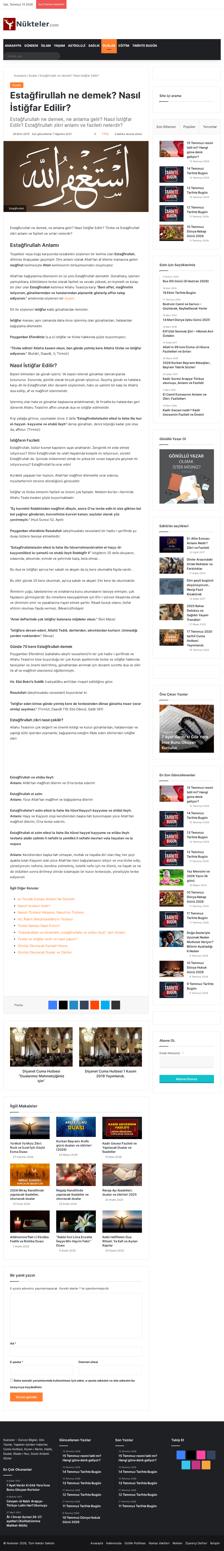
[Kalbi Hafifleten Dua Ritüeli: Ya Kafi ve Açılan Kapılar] (122, 1221)
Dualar (109, 45)
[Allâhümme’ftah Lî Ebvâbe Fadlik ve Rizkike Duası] (30, 1221)
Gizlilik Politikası (135, 1543)
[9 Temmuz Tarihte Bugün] (171, 990)
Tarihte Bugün (144, 45)
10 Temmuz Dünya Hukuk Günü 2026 (197, 967)
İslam (46, 45)
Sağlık (94, 45)
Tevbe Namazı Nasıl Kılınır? (39, 926)
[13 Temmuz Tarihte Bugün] (171, 194)
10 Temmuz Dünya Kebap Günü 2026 (196, 231)
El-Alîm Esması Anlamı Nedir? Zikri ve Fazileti (198, 543)
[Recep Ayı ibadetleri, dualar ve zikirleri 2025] (122, 1175)
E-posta (16, 1362)
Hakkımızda (113, 1543)
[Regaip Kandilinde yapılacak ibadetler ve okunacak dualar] (76, 1175)
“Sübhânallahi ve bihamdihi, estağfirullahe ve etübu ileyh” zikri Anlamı (71, 932)
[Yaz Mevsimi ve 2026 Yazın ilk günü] (171, 877)
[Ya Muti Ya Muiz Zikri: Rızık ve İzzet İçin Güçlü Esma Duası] (30, 1128)
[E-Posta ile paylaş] (115, 1005)
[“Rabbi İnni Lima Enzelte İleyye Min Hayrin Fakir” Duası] (76, 1221)
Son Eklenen (166, 127)
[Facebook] (52, 1005)
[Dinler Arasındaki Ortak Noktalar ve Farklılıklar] (171, 565)
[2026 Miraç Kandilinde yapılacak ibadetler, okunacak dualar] (30, 1175)
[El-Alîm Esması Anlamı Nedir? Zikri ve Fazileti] (171, 544)
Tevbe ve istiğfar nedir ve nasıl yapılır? (47, 939)
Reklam (177, 1543)
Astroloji (76, 45)
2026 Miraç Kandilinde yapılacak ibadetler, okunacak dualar (27, 1194)
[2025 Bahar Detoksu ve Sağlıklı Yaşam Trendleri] (171, 612)
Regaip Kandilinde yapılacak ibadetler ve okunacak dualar (72, 1194)
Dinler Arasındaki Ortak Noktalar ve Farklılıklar (200, 564)
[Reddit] (94, 1005)
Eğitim (123, 45)
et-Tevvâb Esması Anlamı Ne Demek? (46, 899)
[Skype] (105, 1005)
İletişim (215, 1543)
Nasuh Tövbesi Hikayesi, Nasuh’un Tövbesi (51, 912)
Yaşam (59, 45)
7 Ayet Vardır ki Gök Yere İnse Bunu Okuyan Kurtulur (185, 742)
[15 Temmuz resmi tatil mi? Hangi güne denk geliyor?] (171, 149)
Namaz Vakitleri (159, 1543)
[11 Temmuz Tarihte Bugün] (171, 919)
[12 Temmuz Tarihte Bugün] (171, 213)
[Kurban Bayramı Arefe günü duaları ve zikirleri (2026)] (76, 1127)
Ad (13, 1343)
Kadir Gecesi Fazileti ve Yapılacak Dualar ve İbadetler (119, 1147)
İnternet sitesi (88, 1362)
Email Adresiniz (171, 1053)
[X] (63, 1005)
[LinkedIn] (73, 1005)
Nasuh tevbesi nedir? (34, 906)
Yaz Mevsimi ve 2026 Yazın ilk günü (198, 875)
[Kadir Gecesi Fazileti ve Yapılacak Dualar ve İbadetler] (122, 1128)
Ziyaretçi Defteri (196, 1543)
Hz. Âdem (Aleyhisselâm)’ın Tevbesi (45, 919)
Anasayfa (13, 45)
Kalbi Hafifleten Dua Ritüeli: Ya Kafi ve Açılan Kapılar (120, 1241)
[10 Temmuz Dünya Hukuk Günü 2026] (171, 969)
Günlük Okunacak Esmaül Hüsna (43, 946)
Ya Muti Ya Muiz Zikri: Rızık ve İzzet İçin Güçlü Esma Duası (27, 1147)
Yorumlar (210, 127)
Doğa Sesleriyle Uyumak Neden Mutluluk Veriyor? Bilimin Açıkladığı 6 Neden (200, 942)
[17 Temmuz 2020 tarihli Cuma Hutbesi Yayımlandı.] (171, 637)
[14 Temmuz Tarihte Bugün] (171, 174)
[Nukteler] (30, 24)
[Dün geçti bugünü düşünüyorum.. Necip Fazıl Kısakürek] (171, 586)
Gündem (31, 45)
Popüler (189, 127)
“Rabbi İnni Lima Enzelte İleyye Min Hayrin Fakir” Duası (74, 1241)
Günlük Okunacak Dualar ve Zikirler (45, 952)
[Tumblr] (84, 1005)
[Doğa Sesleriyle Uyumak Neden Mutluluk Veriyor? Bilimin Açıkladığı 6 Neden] (171, 939)
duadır (69, 298)
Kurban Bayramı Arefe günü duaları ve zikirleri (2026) (73, 1145)
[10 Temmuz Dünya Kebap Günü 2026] (171, 233)
